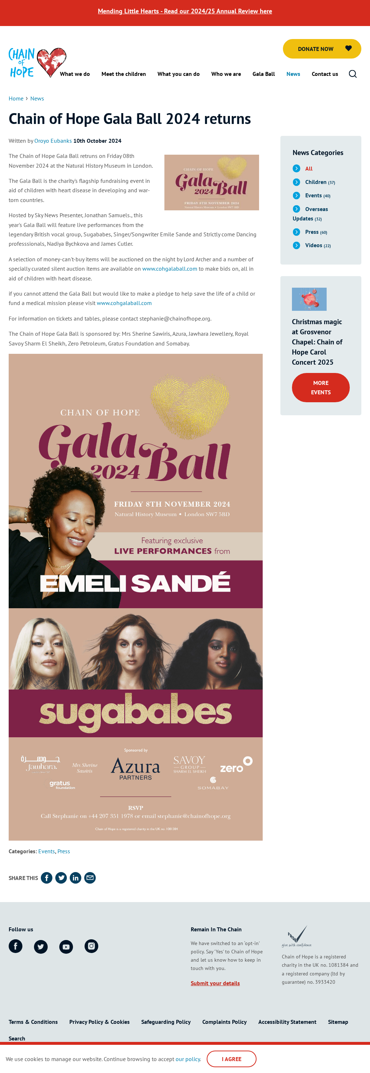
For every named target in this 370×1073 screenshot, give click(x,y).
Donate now (316, 48)
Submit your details (215, 983)
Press (63, 851)
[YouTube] (66, 947)
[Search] (353, 74)
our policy (188, 1059)
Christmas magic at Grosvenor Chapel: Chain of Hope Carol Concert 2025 (317, 342)
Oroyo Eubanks (53, 140)
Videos (318, 245)
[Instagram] (91, 946)
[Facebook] (15, 946)
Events (46, 851)
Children (320, 181)
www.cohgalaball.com (169, 268)
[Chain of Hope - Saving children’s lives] (37, 62)
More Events (321, 387)
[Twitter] (41, 947)
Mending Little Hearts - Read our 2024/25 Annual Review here (185, 11)
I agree (231, 1059)
